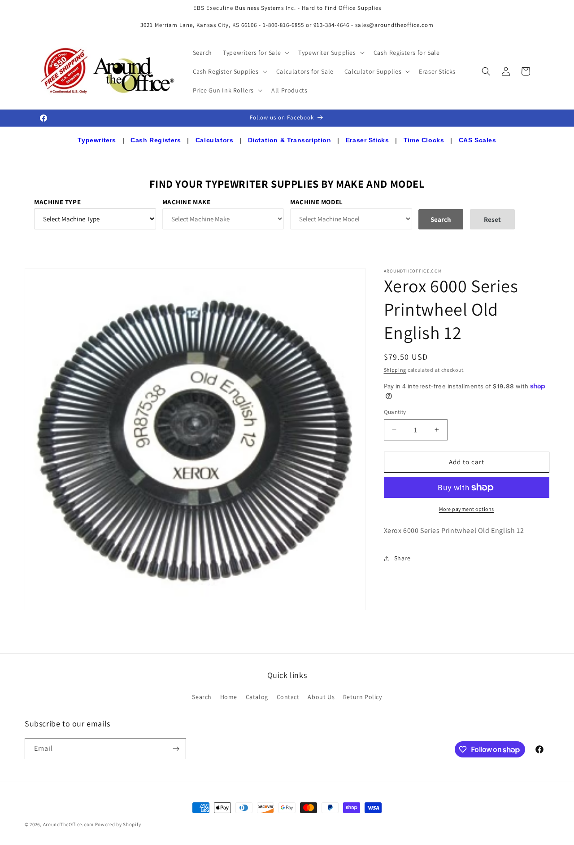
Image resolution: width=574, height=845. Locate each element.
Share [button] (402, 558)
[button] (255, 52)
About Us (321, 697)
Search (202, 697)
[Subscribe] (176, 748)
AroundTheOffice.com (68, 824)
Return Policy (362, 697)
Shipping (395, 369)
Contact (288, 697)
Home (228, 697)
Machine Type (57, 202)
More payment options (466, 509)
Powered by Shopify (118, 824)
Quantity (395, 412)
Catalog (257, 697)
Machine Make (186, 202)
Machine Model (316, 202)
